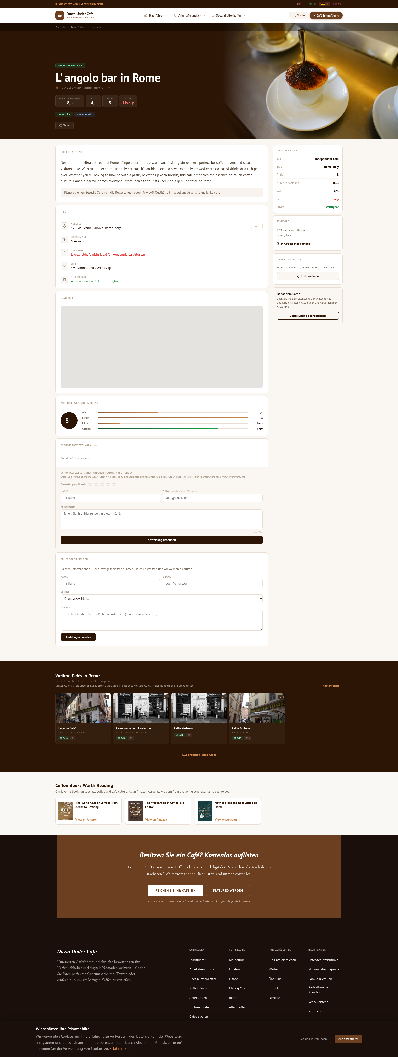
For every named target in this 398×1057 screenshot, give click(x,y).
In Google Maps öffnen (295, 244)
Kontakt (274, 988)
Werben (274, 969)
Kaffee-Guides (199, 988)
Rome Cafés (77, 27)
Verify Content (318, 1002)
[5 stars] (114, 484)
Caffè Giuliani (241, 728)
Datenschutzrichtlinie (323, 960)
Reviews (274, 998)
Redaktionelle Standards (318, 989)
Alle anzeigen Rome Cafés (199, 754)
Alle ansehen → (333, 685)
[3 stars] (102, 484)
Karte (257, 226)
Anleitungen (198, 998)
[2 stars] (96, 484)
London (234, 969)
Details (65, 607)
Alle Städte (237, 1007)
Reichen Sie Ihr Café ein (175, 890)
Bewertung (68, 507)
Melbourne (237, 960)
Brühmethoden (200, 1007)
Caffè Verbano (183, 728)
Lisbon (234, 979)
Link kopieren (310, 276)
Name (64, 491)
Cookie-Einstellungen (313, 1039)
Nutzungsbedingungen (324, 969)
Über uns (275, 979)
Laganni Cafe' (67, 728)
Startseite (60, 27)
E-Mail (181, 491)
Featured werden (228, 890)
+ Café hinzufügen (326, 15)
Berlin (233, 998)
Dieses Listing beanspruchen (308, 316)
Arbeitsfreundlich (201, 969)
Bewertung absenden (162, 540)
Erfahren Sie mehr (124, 1048)
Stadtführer (197, 960)
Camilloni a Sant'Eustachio (133, 728)
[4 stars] (108, 484)
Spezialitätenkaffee (203, 979)
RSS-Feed (315, 1011)
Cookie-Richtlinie (320, 979)
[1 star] (90, 484)
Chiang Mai (237, 988)
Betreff (66, 591)
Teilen (66, 125)
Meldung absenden (78, 637)
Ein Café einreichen (282, 960)
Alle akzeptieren (348, 1039)
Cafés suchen (198, 1016)
